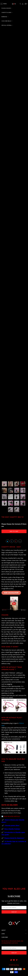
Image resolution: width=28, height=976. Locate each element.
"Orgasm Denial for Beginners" (14, 838)
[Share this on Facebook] (11, 541)
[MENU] (1, 3)
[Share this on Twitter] (7, 541)
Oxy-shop (16, 965)
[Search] (20, 3)
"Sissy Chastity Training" (11, 829)
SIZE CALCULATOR (11, 593)
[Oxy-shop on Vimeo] (17, 960)
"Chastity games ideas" (12, 825)
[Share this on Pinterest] (16, 541)
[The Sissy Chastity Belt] (14, 611)
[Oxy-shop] (14, 3)
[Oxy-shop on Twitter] (11, 960)
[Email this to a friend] (20, 541)
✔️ (3, 825)
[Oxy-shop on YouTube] (14, 960)
